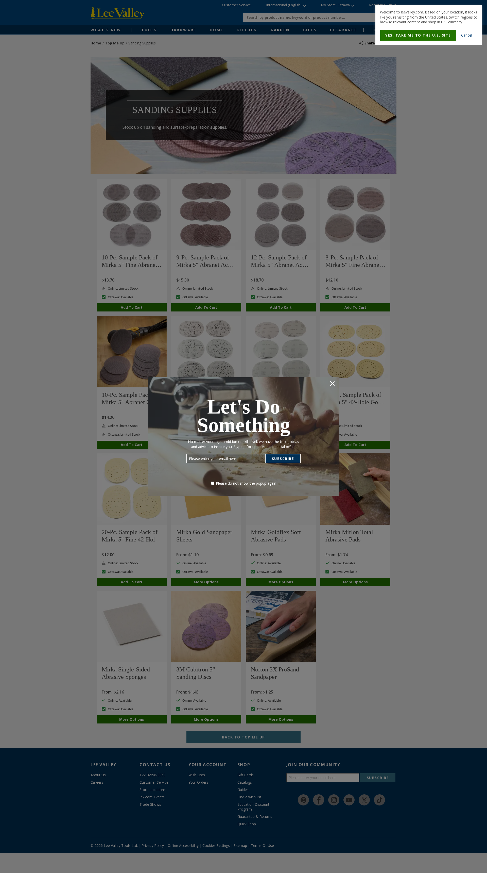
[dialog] (428, 25)
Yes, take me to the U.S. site (418, 35)
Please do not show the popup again (246, 483)
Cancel (466, 35)
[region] (245, 108)
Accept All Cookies (262, 118)
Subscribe (283, 458)
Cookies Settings (225, 118)
